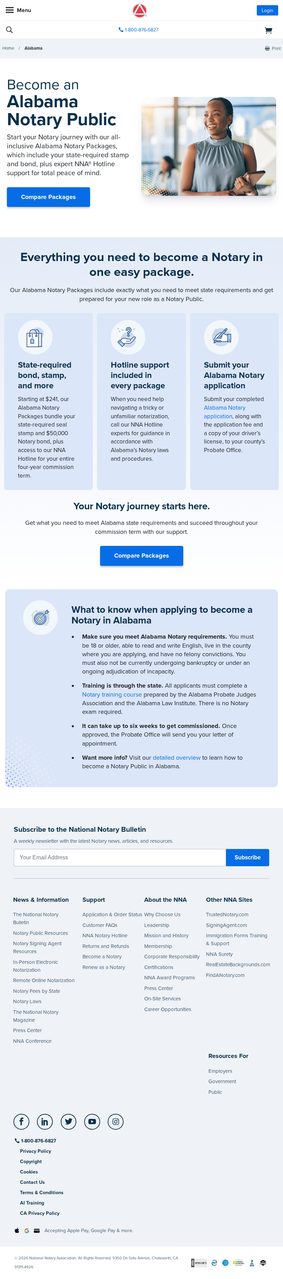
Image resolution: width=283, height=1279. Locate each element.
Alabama (33, 48)
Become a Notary (101, 956)
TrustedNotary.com (227, 914)
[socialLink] (22, 1125)
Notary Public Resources (40, 933)
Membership (158, 946)
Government (222, 1081)
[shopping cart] (234, 30)
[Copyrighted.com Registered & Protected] (199, 1262)
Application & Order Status (112, 914)
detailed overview (177, 757)
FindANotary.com (225, 975)
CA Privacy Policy (39, 1213)
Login (267, 10)
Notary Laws (27, 1001)
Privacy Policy (35, 1151)
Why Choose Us (162, 914)
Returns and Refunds (105, 946)
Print (276, 48)
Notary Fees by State (36, 991)
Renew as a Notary (103, 967)
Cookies (29, 1172)
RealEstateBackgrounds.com (238, 964)
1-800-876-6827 (141, 30)
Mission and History (166, 935)
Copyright (31, 1162)
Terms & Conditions (42, 1193)
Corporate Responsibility (171, 956)
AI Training (32, 1203)
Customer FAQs (99, 925)
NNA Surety (219, 954)
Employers (220, 1071)
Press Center (27, 1030)
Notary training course (112, 694)
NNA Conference (32, 1041)
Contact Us (32, 1182)
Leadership (156, 925)
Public (215, 1092)
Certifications (158, 967)
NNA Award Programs (169, 978)
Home (8, 48)
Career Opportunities (167, 1009)
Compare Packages (48, 197)
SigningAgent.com (226, 925)
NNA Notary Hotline (104, 935)
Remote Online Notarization (44, 980)
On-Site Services (162, 999)
